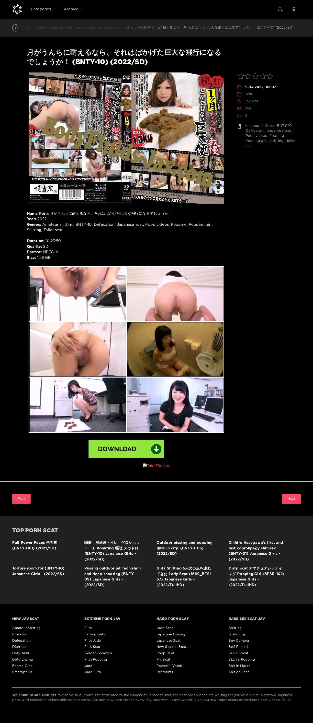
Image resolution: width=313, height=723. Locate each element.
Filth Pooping (95, 659)
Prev (21, 498)
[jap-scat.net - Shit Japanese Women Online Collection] (17, 9)
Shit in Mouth (240, 665)
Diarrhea (19, 646)
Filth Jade (92, 640)
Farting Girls (94, 634)
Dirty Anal (20, 653)
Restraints (164, 672)
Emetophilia (22, 672)
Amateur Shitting (26, 628)
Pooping (276, 135)
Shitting (275, 141)
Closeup (19, 634)
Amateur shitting (259, 125)
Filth (88, 628)
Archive (71, 9)
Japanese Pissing (170, 634)
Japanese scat (279, 130)
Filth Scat (92, 646)
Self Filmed (238, 646)
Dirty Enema (22, 659)
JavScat (251, 101)
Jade (88, 665)
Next (291, 498)
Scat (248, 94)
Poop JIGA (165, 653)
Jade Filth (92, 672)
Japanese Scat (168, 640)
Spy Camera (239, 640)
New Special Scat (171, 646)
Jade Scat (164, 628)
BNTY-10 (284, 125)
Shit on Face (239, 672)
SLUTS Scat (238, 653)
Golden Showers (98, 653)
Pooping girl (256, 141)
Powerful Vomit (169, 665)
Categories (41, 9)
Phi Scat (163, 659)
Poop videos (256, 135)
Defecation (254, 130)
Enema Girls (22, 665)
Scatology (237, 634)
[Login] (294, 9)
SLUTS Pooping (242, 659)
